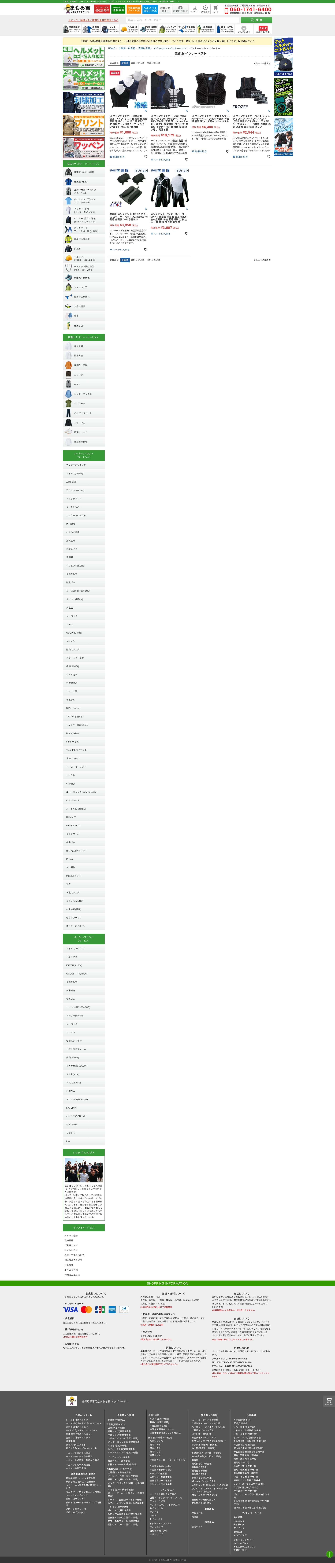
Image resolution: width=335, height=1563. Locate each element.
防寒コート (155, 1444)
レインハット (156, 1518)
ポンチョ (154, 1511)
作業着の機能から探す (161, 1466)
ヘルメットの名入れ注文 (78, 1464)
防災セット (197, 1526)
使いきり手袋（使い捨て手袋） (249, 1448)
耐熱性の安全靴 (199, 1467)
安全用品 (209, 1508)
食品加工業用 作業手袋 (245, 1465)
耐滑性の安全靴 (199, 1470)
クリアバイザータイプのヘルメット (83, 1423)
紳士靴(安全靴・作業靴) (203, 1448)
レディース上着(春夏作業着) (122, 1448)
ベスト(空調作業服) (159, 1418)
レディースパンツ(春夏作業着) (123, 1452)
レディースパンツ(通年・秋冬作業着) (126, 1503)
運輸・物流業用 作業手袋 (246, 1469)
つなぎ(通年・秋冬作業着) (121, 1489)
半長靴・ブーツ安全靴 (203, 1430)
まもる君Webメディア (245, 1546)
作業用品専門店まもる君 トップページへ (105, 1401)
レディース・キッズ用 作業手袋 (249, 1483)
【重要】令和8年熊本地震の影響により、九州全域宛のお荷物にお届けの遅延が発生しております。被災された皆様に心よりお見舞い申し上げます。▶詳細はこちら (167, 41)
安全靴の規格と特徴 (201, 1503)
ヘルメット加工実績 (76, 1468)
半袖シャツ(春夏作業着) (120, 1434)
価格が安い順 (137, 63)
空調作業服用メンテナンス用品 (165, 1432)
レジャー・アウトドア (161, 1523)
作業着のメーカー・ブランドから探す (167, 1461)
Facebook (239, 1520)
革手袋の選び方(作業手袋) (246, 1487)
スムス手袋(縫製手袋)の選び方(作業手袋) (251, 1502)
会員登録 (238, 1531)
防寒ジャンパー (157, 1440)
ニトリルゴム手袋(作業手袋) (248, 1430)
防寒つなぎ (155, 1451)
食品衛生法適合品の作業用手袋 (249, 1451)
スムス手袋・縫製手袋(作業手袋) (250, 1440)
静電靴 (195, 1459)
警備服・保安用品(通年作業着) (123, 1517)
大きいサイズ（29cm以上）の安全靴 (210, 1484)
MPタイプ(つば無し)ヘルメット (82, 1430)
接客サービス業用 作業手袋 (247, 1480)
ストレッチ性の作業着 (161, 1484)
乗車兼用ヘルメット (76, 1444)
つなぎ (153, 1515)
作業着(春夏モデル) (116, 1424)
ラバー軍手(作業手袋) (244, 1426)
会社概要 (238, 1517)
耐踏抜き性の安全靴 (201, 1463)
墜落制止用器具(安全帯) (83, 1473)
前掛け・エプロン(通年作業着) (123, 1524)
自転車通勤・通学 (159, 1530)
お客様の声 (239, 1524)
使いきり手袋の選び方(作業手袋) (250, 1507)
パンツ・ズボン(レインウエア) (165, 1504)
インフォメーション (251, 1513)
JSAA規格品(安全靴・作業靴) (206, 1456)
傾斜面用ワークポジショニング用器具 (83, 1504)
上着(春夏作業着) (116, 1427)
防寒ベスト (155, 1447)
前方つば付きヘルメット (78, 1426)
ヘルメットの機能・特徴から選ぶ (82, 1459)
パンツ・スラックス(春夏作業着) (124, 1441)
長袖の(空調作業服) (159, 1422)
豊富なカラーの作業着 (119, 1460)
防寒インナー (156, 1455)
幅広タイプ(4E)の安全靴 (204, 1481)
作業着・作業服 (127, 48)
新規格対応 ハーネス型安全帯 (80, 1478)
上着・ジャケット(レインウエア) (166, 1497)
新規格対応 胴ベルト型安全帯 (80, 1481)
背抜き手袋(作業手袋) (244, 1444)
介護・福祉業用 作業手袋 (246, 1476)
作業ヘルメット (83, 1415)
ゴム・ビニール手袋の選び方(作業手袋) (252, 1496)
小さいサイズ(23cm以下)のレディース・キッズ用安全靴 (209, 1490)
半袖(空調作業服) (158, 1425)
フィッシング (156, 1526)
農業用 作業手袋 (242, 1462)
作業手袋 (251, 1415)
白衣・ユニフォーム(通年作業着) (124, 1520)
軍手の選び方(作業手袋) (245, 1490)
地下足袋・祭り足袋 (201, 1433)
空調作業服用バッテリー (162, 1429)
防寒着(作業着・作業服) (160, 1437)
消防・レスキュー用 (76, 1508)
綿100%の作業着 (158, 1473)
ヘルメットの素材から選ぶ (79, 1456)
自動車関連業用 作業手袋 (246, 1473)
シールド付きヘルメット (78, 1419)
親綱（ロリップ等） (76, 1498)
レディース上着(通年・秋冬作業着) (125, 1499)
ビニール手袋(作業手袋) (245, 1433)
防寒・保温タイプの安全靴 (205, 1494)
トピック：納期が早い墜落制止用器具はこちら (93, 20)
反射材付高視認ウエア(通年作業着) (125, 1513)
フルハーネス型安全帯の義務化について (83, 1487)
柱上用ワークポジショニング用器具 (83, 1491)
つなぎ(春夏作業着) (117, 1445)
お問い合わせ (240, 1549)
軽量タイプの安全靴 (201, 1477)
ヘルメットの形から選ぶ (78, 1452)
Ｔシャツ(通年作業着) (118, 1506)
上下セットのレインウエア (163, 1493)
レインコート (156, 1508)
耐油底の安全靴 (199, 1474)
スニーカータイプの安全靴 (205, 1419)
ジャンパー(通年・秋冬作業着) (123, 1475)
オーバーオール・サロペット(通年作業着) (126, 1494)
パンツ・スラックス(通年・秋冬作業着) (126, 1484)
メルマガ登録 (240, 1534)
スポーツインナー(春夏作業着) (123, 1438)
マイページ (239, 1527)
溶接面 (195, 1516)
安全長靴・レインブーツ (204, 1437)
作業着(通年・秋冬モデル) (119, 1469)
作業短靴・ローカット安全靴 (206, 1423)
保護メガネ (197, 1512)
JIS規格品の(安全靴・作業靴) (206, 1452)
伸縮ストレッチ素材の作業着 (122, 1464)
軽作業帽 (70, 1440)
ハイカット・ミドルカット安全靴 (208, 1426)
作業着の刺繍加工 (117, 1419)
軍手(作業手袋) (241, 1423)
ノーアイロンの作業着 (119, 1457)
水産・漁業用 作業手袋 (245, 1458)
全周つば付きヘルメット (78, 1437)
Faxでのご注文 (241, 1543)
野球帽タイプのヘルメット (79, 1433)
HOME (112, 48)
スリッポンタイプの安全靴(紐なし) (209, 1440)
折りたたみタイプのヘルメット (81, 1448)
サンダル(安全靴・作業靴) (205, 1444)
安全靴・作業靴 (209, 1415)
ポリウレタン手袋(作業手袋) (248, 1437)
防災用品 (209, 1522)
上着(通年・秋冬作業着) (120, 1472)
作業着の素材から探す (161, 1469)
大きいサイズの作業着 (161, 1476)
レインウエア (167, 1489)
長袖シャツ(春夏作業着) (120, 1431)
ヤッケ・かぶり (157, 1500)
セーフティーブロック (77, 1495)
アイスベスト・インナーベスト (169, 48)
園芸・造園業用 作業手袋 (246, 1455)
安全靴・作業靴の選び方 (204, 1499)
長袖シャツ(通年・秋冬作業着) (123, 1479)
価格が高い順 (153, 63)
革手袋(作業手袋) (242, 1419)
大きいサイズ (156, 1534)
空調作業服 (144, 48)
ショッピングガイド (243, 1539)
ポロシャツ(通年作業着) (120, 1510)
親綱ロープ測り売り (76, 1512)
